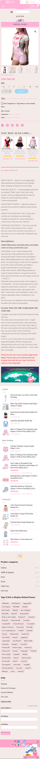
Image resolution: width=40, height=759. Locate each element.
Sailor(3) (15, 658)
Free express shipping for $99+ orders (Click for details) (21, 98)
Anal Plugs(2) (6, 607)
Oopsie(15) (5, 644)
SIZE (2, 83)
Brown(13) (31, 617)
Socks (3, 582)
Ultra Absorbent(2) (7, 668)
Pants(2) (15, 651)
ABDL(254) (5, 603)
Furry (3, 577)
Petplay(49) (24, 651)
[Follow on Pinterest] (22, 125)
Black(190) (5, 613)
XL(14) (13, 671)
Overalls (11, 75)
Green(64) (29, 630)
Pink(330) (33, 651)
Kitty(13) (15, 637)
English (15, 11)
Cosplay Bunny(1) (18, 624)
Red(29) (24, 654)
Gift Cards (4, 697)
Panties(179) (6, 651)
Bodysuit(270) (24, 613)
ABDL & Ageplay (7, 572)
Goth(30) (20, 630)
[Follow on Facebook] (2, 125)
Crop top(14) (30, 624)
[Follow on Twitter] (7, 125)
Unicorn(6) (19, 668)
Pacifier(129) (6, 647)
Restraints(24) (6, 658)
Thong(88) (26, 664)
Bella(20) (15, 610)
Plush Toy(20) (6, 654)
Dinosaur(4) (20, 627)
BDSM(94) (16, 607)
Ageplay (7, 117)
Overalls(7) (23, 644)
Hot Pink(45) (6, 637)
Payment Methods (7, 692)
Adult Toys (5, 586)
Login (32, 6)
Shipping (4, 684)
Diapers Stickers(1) (8, 627)
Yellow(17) (20, 671)
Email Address (6, 708)
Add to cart (21, 91)
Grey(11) (4, 634)
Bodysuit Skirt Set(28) (9, 617)
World (11, 2)
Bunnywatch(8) (15, 620)
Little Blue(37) (17, 641)
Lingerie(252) (6, 641)
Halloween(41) (14, 634)
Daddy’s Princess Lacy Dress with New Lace (33, 153)
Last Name (4, 724)
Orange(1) (14, 644)
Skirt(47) (15, 661)
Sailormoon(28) (26, 658)
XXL (30, 86)
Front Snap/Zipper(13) (8, 630)
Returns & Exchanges (8, 688)
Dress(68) (29, 627)
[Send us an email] (17, 125)
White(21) (5, 671)
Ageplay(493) (27, 603)
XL (24, 86)
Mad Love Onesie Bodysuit (7, 152)
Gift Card (4, 591)
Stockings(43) (6, 664)
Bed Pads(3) (6, 610)
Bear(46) (25, 607)
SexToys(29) (6, 661)
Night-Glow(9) (28, 641)
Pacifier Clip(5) (17, 647)
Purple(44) (16, 654)
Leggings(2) (24, 637)
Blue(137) (14, 613)
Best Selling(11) (25, 610)
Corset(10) (26, 620)
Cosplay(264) (6, 624)
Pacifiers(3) (27, 647)
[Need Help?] (31, 380)
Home (2, 75)
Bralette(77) (21, 617)
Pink (19, 117)
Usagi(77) (28, 668)
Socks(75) (24, 661)
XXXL (36, 86)
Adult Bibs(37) (15, 603)
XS (3, 86)
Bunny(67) (5, 620)
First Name (4, 716)
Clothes (6, 75)
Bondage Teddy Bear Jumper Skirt (20, 152)
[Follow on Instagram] (12, 125)
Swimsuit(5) (16, 664)
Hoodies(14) (25, 634)
